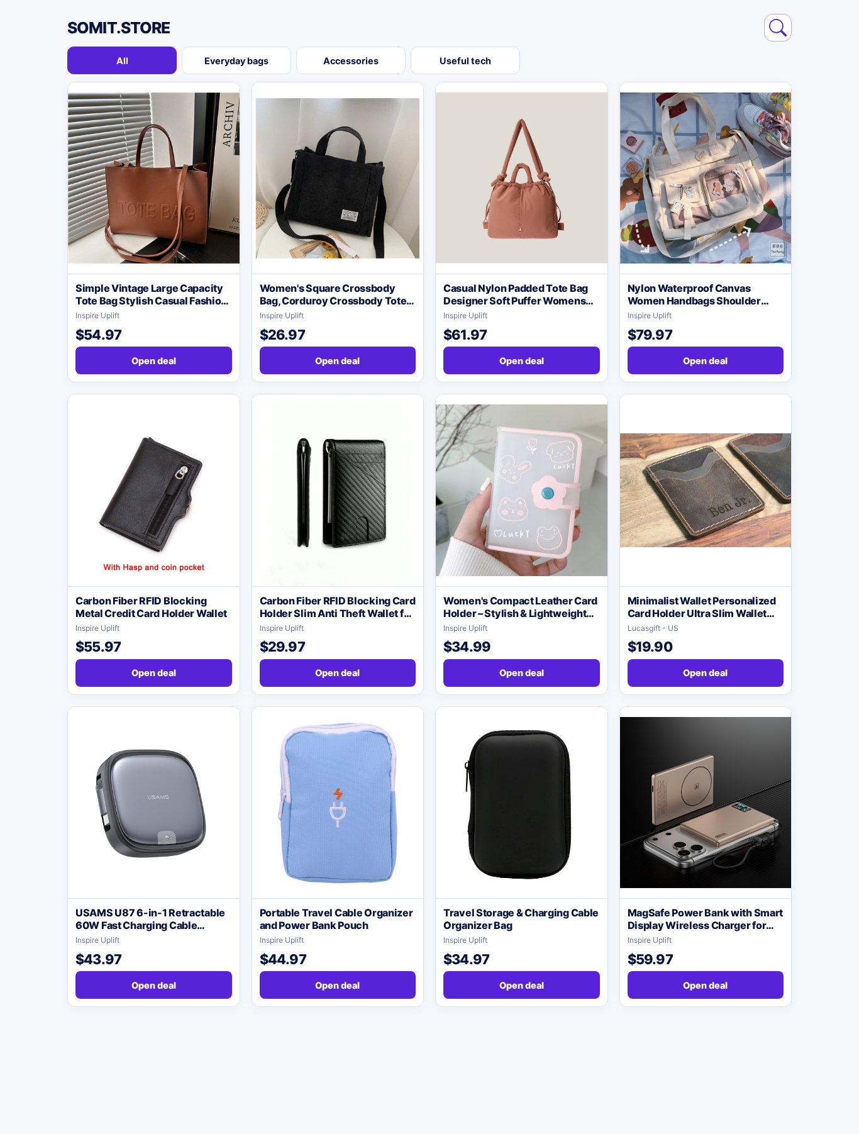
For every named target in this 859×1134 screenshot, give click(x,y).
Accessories (351, 60)
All (122, 60)
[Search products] (778, 28)
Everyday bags (236, 60)
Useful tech (465, 60)
